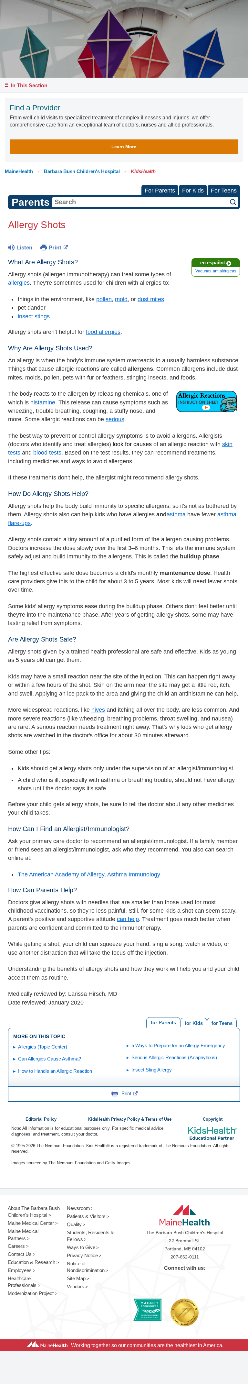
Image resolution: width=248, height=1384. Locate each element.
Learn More (123, 146)
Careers (16, 1246)
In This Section (29, 85)
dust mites (151, 299)
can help (128, 919)
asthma (176, 514)
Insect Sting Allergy (151, 1069)
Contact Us (20, 1254)
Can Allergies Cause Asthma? (49, 1058)
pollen (104, 299)
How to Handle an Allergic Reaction (55, 1071)
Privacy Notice (82, 1255)
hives (98, 710)
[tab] (222, 1022)
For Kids (193, 190)
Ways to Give (81, 1247)
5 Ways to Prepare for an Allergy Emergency (178, 1045)
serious (115, 419)
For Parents (160, 190)
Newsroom (78, 1208)
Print (55, 248)
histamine (42, 402)
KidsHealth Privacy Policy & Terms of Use (129, 1119)
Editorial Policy (41, 1119)
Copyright (212, 1119)
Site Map (76, 1278)
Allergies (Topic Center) (42, 1046)
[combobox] (140, 202)
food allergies (103, 332)
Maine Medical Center (31, 1223)
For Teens (224, 190)
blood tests (47, 452)
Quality (74, 1224)
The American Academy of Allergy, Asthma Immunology (89, 874)
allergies (19, 283)
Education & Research (31, 1262)
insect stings (34, 316)
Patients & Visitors (86, 1216)
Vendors (75, 1286)
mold (121, 299)
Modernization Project (31, 1293)
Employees (20, 1270)
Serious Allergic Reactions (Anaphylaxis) (174, 1057)
